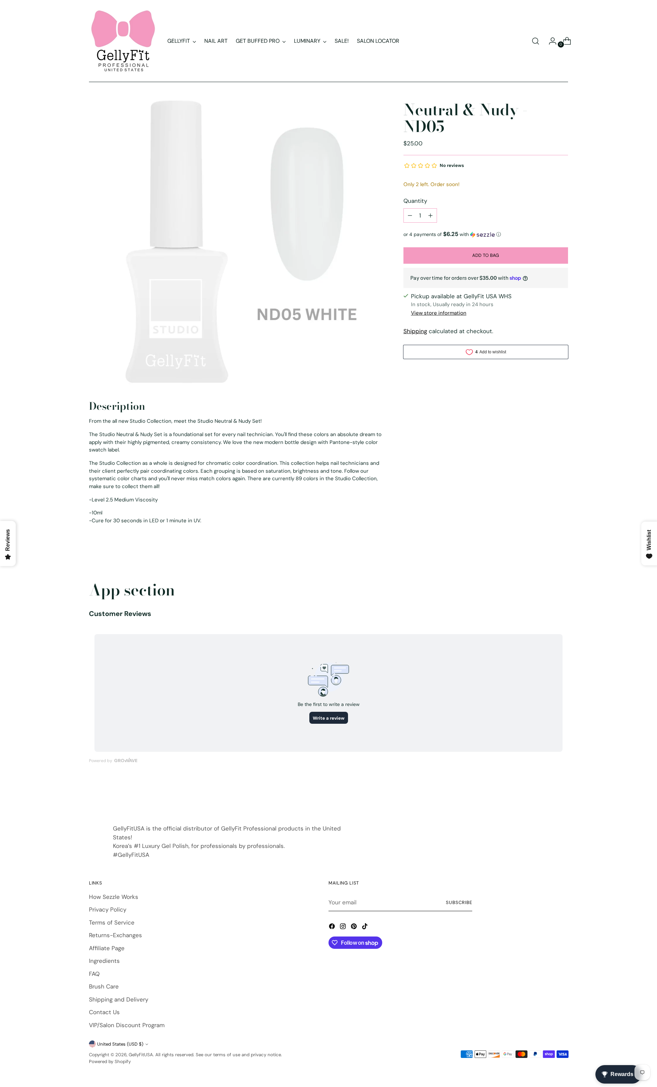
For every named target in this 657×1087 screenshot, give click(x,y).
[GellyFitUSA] (123, 41)
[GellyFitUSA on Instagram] (343, 927)
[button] (485, 234)
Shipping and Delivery (118, 999)
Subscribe (459, 902)
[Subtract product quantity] (410, 215)
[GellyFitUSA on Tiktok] (365, 927)
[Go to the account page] (550, 41)
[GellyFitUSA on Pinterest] (354, 927)
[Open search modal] (535, 41)
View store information (438, 313)
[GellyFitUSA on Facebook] (332, 927)
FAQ (94, 974)
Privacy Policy (107, 909)
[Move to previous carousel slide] (546, 795)
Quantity (415, 201)
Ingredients (104, 961)
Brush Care (104, 986)
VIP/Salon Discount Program (127, 1025)
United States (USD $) (120, 1044)
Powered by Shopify (110, 1061)
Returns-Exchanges (115, 935)
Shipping (415, 331)
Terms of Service (111, 922)
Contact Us (104, 1012)
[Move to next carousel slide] (562, 795)
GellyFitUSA (141, 1055)
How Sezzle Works (113, 897)
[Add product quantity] (430, 215)
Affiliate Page (107, 948)
